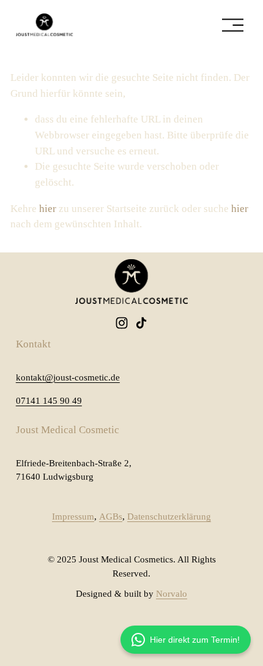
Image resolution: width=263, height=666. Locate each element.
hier (47, 208)
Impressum (73, 516)
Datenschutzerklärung (169, 516)
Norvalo (171, 594)
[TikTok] (141, 323)
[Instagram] (122, 323)
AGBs (110, 516)
